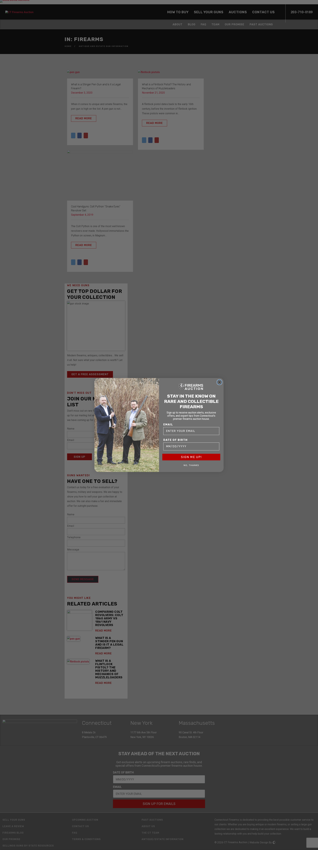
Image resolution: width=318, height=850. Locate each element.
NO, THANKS (191, 465)
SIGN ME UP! (191, 457)
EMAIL (168, 424)
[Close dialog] (219, 382)
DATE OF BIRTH (175, 439)
